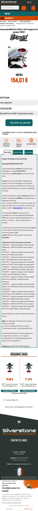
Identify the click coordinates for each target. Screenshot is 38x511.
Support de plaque (9, 391)
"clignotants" (17, 208)
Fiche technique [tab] (18, 152)
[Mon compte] (23, 8)
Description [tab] (7, 152)
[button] (33, 8)
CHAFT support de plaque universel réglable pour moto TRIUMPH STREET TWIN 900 (9, 385)
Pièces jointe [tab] (29, 152)
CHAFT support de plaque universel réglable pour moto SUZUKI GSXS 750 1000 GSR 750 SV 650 (28, 385)
